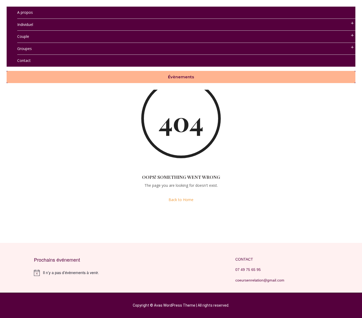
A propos (25, 12)
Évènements (181, 76)
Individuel (25, 24)
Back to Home (181, 199)
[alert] (80, 273)
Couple (23, 36)
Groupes (24, 48)
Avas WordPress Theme (174, 305)
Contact (24, 60)
